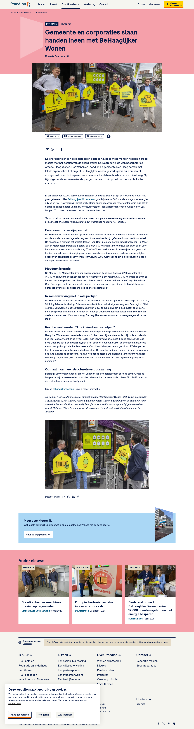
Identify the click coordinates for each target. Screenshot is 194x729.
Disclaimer (53, 724)
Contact (103, 4)
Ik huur (41, 4)
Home (13, 12)
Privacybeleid (39, 724)
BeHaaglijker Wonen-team (81, 199)
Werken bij (89, 4)
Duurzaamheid (62, 56)
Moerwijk (49, 56)
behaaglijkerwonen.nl (64, 389)
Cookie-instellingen (88, 724)
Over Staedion (69, 4)
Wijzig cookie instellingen (156, 642)
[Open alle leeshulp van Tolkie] (108, 136)
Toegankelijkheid (69, 724)
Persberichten (41, 12)
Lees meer (32, 644)
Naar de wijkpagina (36, 534)
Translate (156, 4)
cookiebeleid (14, 704)
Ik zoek (53, 4)
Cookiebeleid (24, 724)
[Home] (21, 5)
